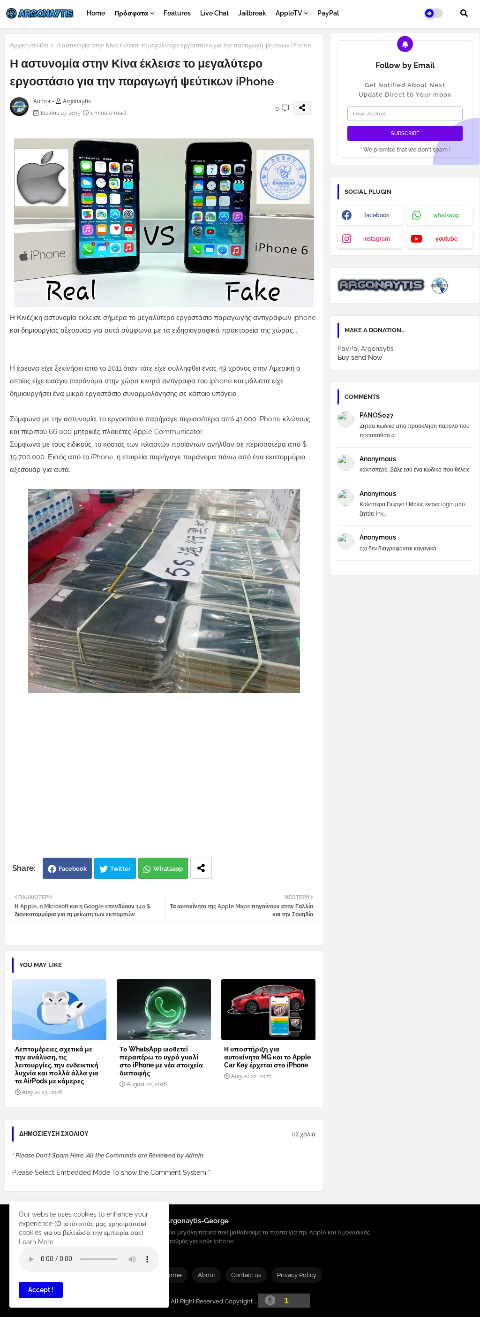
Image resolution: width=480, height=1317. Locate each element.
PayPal (328, 13)
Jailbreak (252, 13)
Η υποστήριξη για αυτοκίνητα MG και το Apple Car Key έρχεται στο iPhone (267, 1057)
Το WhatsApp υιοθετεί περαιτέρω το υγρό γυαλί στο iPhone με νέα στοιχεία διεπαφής (161, 1061)
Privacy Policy (296, 1275)
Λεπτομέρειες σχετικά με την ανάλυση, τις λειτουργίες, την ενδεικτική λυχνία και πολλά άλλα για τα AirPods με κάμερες (56, 1065)
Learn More (36, 1242)
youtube (446, 239)
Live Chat (214, 13)
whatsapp (446, 215)
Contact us (246, 1275)
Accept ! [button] (40, 1290)
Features (177, 13)
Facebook (73, 868)
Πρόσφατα (131, 13)
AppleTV (289, 13)
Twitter (120, 868)
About (206, 1275)
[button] (464, 13)
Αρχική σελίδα (29, 45)
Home (96, 13)
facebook (377, 215)
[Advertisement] (174, 782)
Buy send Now (360, 357)
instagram (376, 239)
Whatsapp (168, 868)
